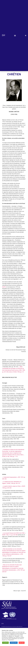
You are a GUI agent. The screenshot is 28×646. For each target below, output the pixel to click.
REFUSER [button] (22, 642)
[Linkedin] (26, 36)
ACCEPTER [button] (5, 642)
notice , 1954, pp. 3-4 (16, 372)
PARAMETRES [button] (14, 642)
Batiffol (4, 287)
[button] (15, 35)
